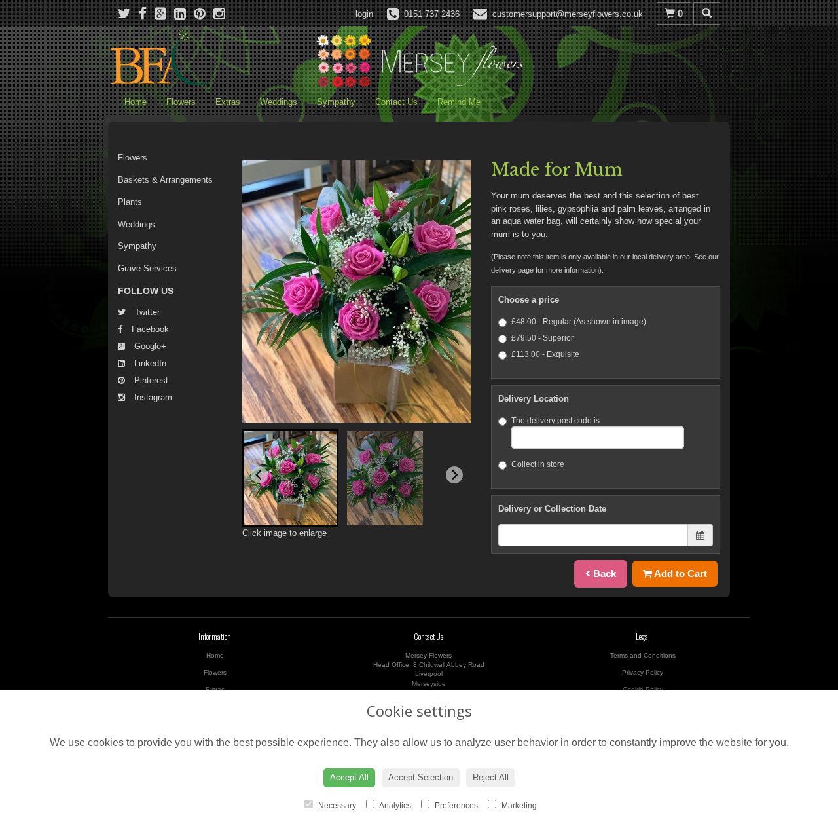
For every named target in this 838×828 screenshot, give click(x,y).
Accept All (349, 777)
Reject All (491, 777)
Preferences (455, 805)
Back (603, 573)
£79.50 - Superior (542, 338)
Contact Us (396, 102)
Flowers (181, 102)
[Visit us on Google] (164, 13)
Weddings (278, 102)
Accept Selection (420, 777)
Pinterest (150, 380)
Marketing (518, 805)
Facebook (149, 329)
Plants (130, 202)
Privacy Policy (642, 672)
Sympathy (336, 102)
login (364, 14)
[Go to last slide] (259, 474)
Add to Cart (679, 573)
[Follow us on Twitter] (128, 13)
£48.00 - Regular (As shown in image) (578, 321)
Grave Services (147, 268)
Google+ (149, 346)
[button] (290, 478)
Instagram (152, 397)
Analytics (394, 805)
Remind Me (459, 102)
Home (135, 102)
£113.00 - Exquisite (545, 354)
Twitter (146, 312)
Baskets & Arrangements (165, 180)
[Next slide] (454, 474)
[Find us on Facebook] (147, 13)
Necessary (336, 805)
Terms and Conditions (643, 655)
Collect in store (537, 464)
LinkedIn (149, 363)
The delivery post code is (555, 420)
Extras (227, 102)
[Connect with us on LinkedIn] (184, 13)
